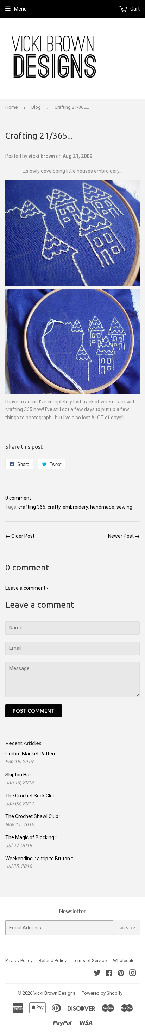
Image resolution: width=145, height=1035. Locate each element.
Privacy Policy (18, 960)
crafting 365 (31, 507)
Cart (134, 9)
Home (11, 107)
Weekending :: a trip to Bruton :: (39, 858)
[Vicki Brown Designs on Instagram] (132, 974)
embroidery (75, 507)
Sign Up (126, 927)
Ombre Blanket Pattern (31, 753)
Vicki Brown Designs (54, 993)
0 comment (18, 498)
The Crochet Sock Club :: (32, 796)
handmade (102, 507)
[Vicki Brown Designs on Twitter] (97, 974)
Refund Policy (53, 960)
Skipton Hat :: (19, 774)
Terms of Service (90, 960)
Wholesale (123, 960)
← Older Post (19, 536)
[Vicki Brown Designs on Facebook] (109, 974)
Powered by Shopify (102, 993)
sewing (124, 507)
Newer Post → (124, 536)
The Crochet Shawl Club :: (33, 816)
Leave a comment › (26, 588)
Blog (36, 107)
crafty (54, 507)
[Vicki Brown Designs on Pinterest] (121, 974)
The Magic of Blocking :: (31, 837)
